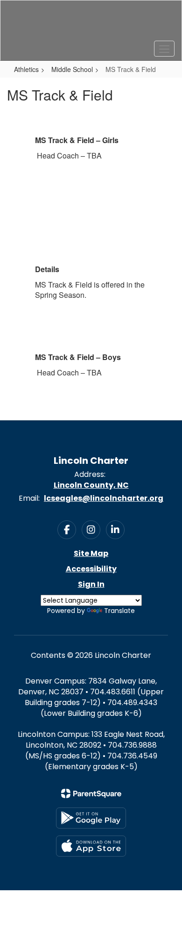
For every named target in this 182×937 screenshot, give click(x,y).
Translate (119, 610)
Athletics (26, 69)
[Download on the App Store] (91, 846)
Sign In (91, 584)
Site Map (91, 553)
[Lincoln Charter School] (91, 23)
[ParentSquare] (91, 793)
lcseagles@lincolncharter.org (103, 498)
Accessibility (91, 568)
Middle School (72, 69)
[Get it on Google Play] (91, 818)
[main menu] (164, 49)
